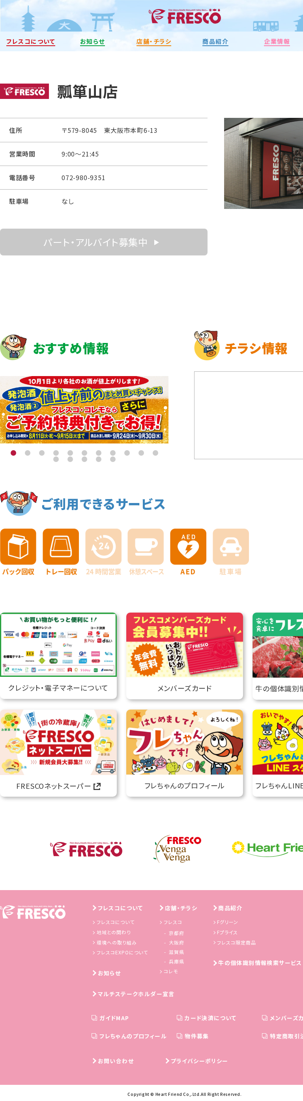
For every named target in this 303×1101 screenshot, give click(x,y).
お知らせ (109, 973)
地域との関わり (114, 932)
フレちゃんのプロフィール (133, 1036)
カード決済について (211, 1018)
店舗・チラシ (181, 908)
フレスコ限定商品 (236, 942)
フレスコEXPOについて (122, 952)
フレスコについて (120, 908)
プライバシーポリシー (199, 1061)
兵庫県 (176, 961)
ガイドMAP (114, 1018)
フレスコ (173, 921)
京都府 (176, 933)
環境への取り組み (117, 942)
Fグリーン (227, 921)
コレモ (171, 971)
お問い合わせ (116, 1061)
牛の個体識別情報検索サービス (260, 963)
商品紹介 (230, 908)
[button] (13, 453)
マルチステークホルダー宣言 (136, 994)
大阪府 (176, 942)
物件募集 (197, 1036)
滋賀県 (176, 951)
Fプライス (227, 932)
